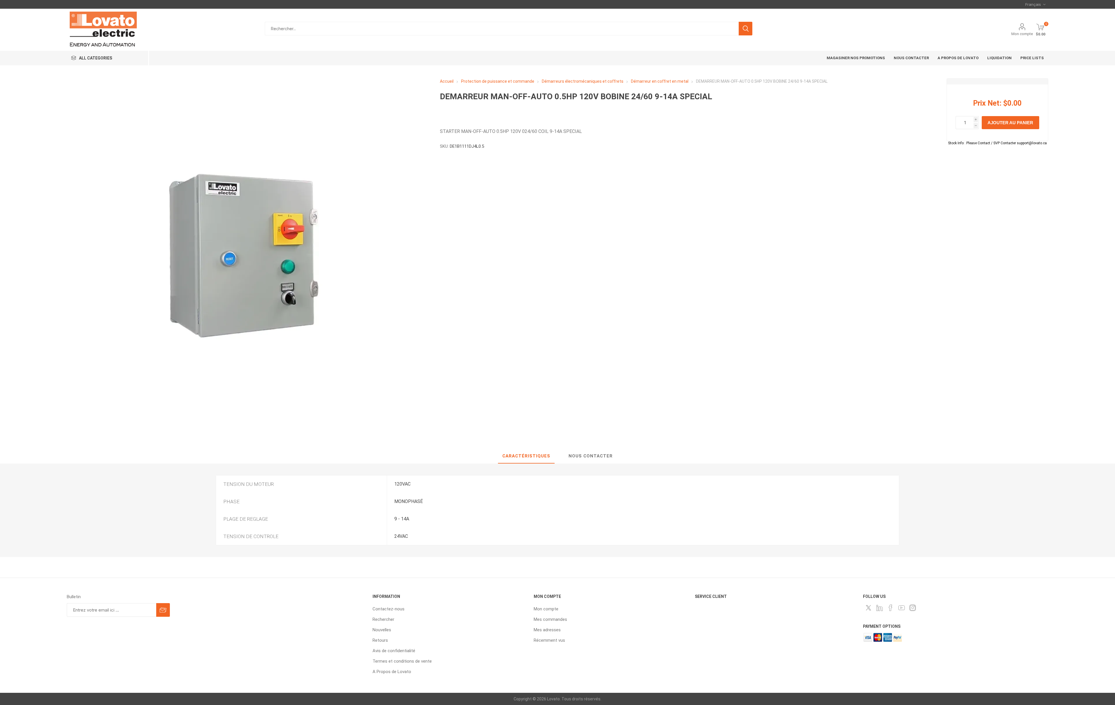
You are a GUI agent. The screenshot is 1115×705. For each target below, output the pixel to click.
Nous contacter (591, 456)
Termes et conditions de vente (402, 661)
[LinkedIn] (879, 607)
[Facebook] (890, 607)
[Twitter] (868, 607)
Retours (380, 640)
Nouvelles (382, 629)
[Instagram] (912, 607)
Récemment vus (549, 640)
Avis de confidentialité (394, 650)
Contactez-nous (388, 609)
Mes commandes (550, 619)
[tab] (526, 456)
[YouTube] (901, 607)
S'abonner (163, 610)
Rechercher (745, 28)
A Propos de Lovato (392, 671)
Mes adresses (547, 629)
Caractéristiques (526, 456)
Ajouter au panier (1010, 122)
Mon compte (1022, 34)
